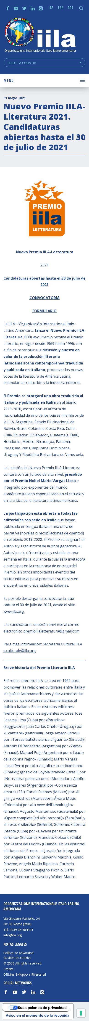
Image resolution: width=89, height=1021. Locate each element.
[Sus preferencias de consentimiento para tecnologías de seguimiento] (81, 1013)
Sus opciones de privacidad (42, 1007)
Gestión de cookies (17, 957)
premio (29, 631)
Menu (9, 80)
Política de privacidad (18, 953)
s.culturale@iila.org (19, 650)
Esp (60, 7)
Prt (70, 7)
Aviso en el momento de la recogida (37, 1015)
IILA (40, 35)
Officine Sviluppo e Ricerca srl (24, 974)
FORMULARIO (44, 310)
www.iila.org (13, 611)
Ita (51, 7)
